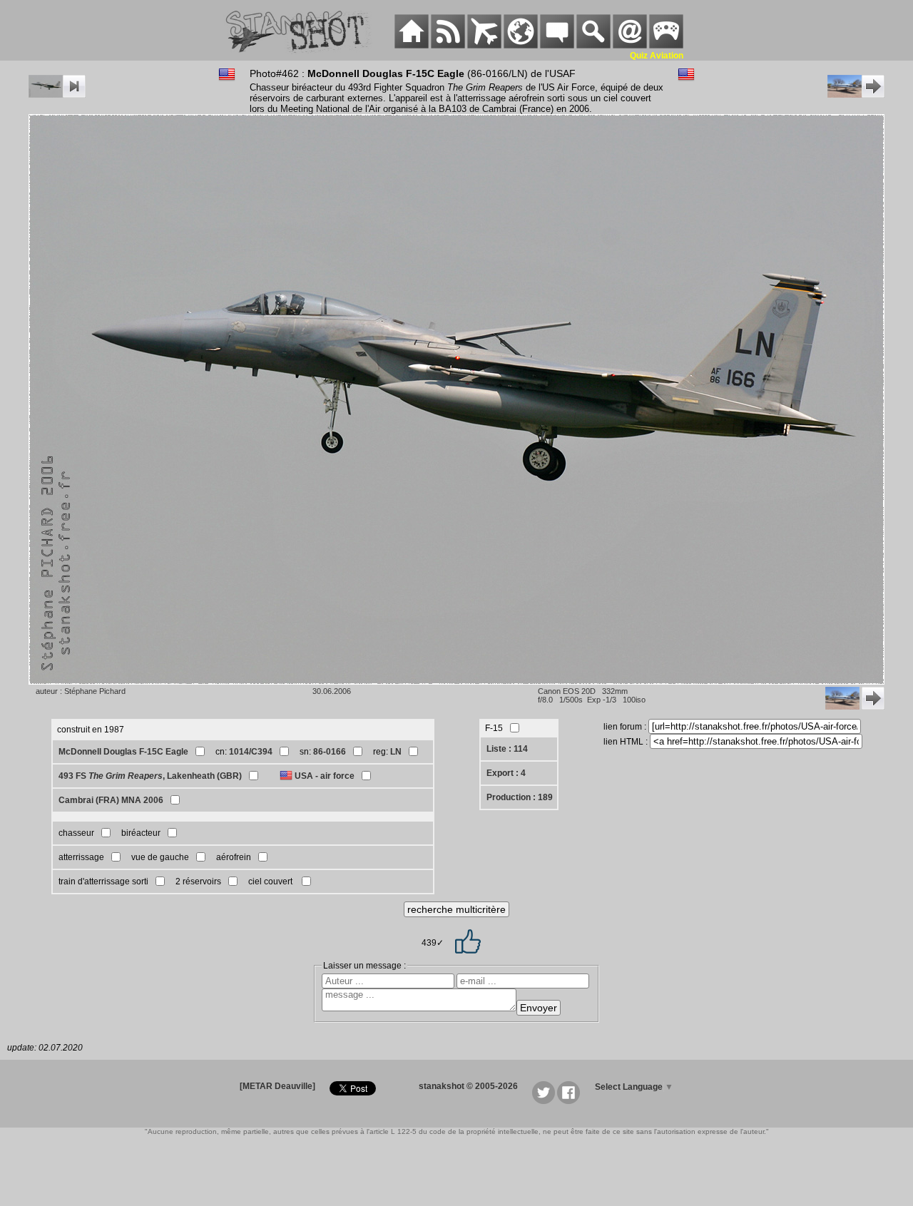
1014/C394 (250, 752)
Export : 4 (506, 773)
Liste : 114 (507, 749)
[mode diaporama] (57, 95)
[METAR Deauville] (277, 1086)
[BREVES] (448, 46)
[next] (855, 95)
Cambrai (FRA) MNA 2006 (110, 800)
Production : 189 (519, 797)
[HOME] (411, 46)
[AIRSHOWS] (521, 46)
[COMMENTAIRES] (557, 46)
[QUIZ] (666, 46)
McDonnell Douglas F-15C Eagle (123, 752)
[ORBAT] (484, 46)
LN (396, 752)
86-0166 (329, 752)
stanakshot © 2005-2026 (468, 1086)
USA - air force (325, 776)
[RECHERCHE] (593, 46)
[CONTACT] (630, 46)
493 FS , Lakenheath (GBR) (150, 776)
